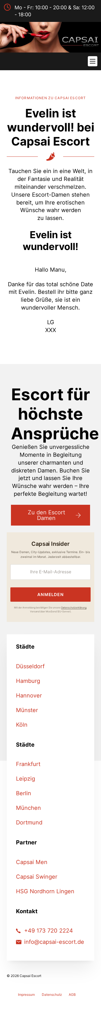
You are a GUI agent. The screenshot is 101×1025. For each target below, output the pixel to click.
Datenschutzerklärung (73, 607)
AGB (72, 994)
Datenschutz (52, 994)
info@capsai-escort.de (54, 941)
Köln (21, 724)
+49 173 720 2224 (48, 930)
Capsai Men (31, 862)
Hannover (29, 695)
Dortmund (29, 822)
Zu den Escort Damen (46, 515)
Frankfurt (28, 764)
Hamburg (28, 681)
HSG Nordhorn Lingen (45, 891)
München (28, 807)
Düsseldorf (30, 666)
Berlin (23, 793)
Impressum (26, 994)
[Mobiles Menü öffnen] (92, 61)
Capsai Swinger (36, 876)
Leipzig (25, 778)
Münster (27, 710)
